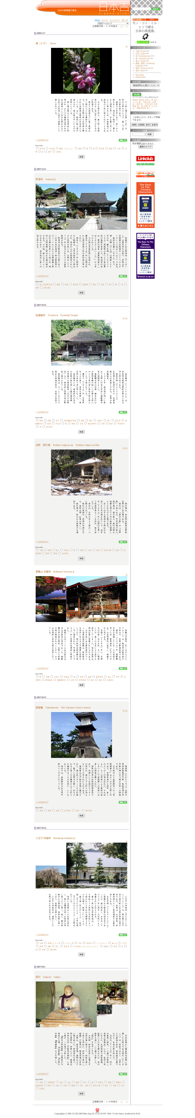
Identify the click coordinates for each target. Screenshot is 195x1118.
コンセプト (115, 20)
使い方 (125, 20)
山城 (41, 943)
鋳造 (66, 284)
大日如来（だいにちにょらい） (86, 946)
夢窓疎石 (99, 677)
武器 (146, 106)
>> (121, 26)
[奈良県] (49, 427)
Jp (127, 46)
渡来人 (148, 100)
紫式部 (141, 100)
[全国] (58, 152)
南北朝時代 (92, 424)
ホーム (104, 20)
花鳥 (41, 1082)
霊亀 (47, 677)
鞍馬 (77, 1082)
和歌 (115, 1086)
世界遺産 (82, 680)
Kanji (143, 70)
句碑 (41, 550)
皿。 (142, 104)
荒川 (156, 100)
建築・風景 (140, 63)
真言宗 (75, 284)
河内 (61, 1082)
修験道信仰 (141, 108)
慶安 (58, 284)
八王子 (124, 943)
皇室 (109, 1082)
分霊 (147, 104)
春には (114, 943)
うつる (135, 102)
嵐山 (109, 677)
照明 (49, 811)
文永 (80, 943)
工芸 (137, 53)
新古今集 (107, 550)
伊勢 (49, 1086)
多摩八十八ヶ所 (54, 943)
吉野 (102, 284)
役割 (100, 680)
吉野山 (100, 421)
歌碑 (49, 550)
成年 (50, 152)
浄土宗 (58, 424)
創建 (90, 677)
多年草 (42, 149)
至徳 (81, 677)
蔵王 (91, 421)
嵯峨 (73, 1086)
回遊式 (66, 677)
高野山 (118, 1082)
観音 (111, 424)
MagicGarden (140, 77)
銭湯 (134, 106)
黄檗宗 (135, 100)
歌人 (57, 550)
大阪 (81, 424)
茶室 (47, 553)
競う (57, 946)
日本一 (78, 811)
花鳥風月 (51, 1082)
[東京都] (47, 288)
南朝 (73, 424)
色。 (139, 106)
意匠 (137, 68)
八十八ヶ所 (69, 943)
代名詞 (52, 149)
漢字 (137, 70)
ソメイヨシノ (101, 943)
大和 (90, 550)
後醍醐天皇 (61, 680)
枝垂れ (106, 946)
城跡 (49, 946)
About (97, 20)
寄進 (41, 811)
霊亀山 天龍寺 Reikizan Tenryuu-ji (56, 571)
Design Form (145, 68)
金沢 (151, 104)
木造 (98, 550)
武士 (123, 1086)
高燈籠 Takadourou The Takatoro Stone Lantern (63, 707)
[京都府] (110, 680)
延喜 (49, 424)
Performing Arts (145, 56)
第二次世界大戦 (45, 284)
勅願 (49, 421)
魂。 (140, 102)
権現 (41, 421)
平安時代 (121, 424)
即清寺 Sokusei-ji (47, 179)
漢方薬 (101, 149)
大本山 (56, 677)
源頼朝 (85, 284)
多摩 (41, 946)
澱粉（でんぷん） (66, 149)
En (126, 318)
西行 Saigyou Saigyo (48, 977)
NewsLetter (140, 75)
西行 (118, 550)
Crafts (143, 53)
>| (127, 26)
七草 (119, 149)
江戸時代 (67, 811)
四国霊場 (39, 1086)
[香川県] (88, 811)
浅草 (156, 104)
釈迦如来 (49, 680)
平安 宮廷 (84, 1086)
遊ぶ (137, 61)
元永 (69, 1082)
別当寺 (89, 943)
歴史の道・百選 (149, 102)
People (143, 51)
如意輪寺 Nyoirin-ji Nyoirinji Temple (57, 315)
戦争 (37, 288)
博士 (109, 421)
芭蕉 (55, 553)
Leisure (143, 61)
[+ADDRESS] (42, 140)
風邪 (80, 149)
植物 (110, 149)
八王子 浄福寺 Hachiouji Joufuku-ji (56, 838)
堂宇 (118, 677)
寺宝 (57, 421)
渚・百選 (136, 104)
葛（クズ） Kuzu (47, 43)
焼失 (92, 680)
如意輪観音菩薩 (70, 421)
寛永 (94, 284)
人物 (137, 51)
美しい (149, 108)
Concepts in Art (144, 58)
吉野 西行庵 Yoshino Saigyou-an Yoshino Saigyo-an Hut (67, 445)
